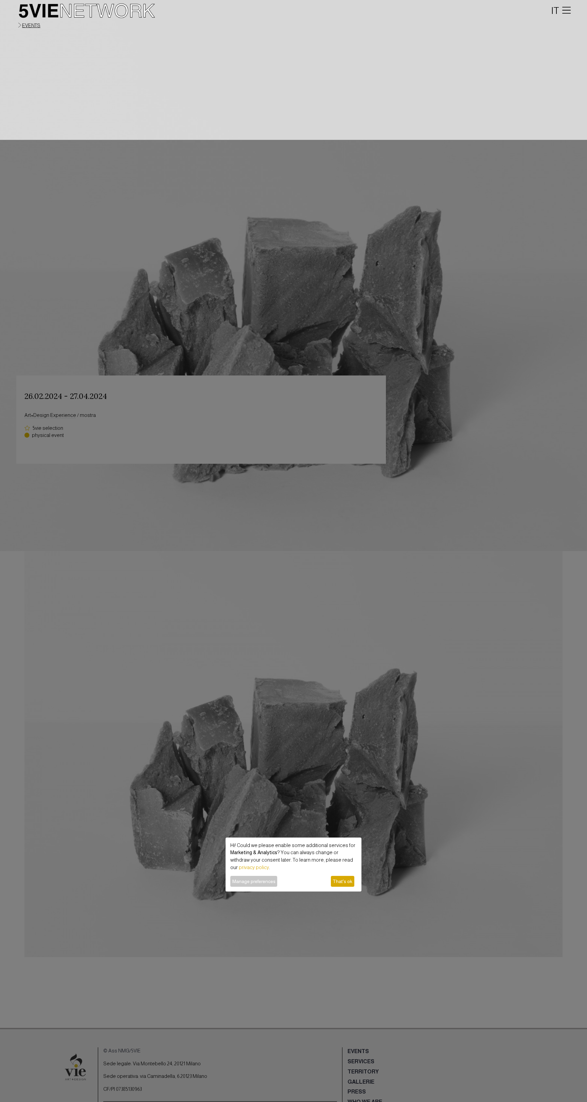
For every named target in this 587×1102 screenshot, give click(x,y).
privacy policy (254, 867)
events (31, 25)
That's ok (342, 881)
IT (555, 10)
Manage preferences (253, 881)
